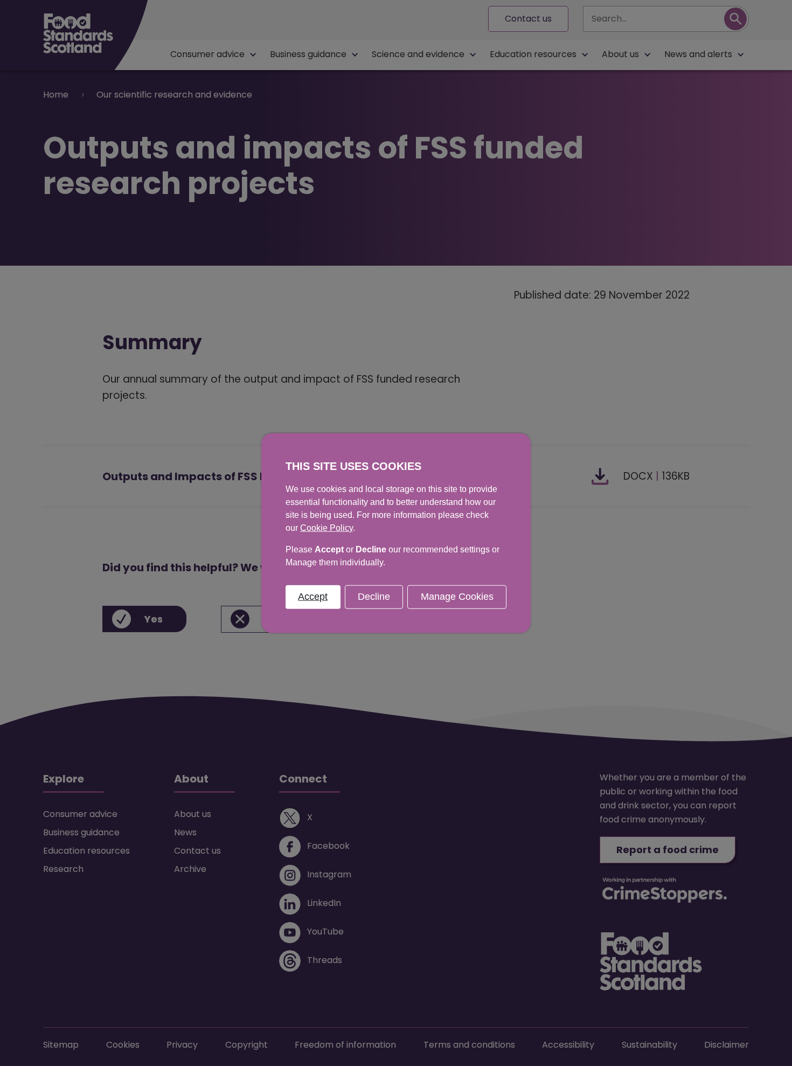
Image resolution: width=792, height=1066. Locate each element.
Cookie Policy (326, 527)
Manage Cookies (457, 596)
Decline (374, 596)
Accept (313, 596)
